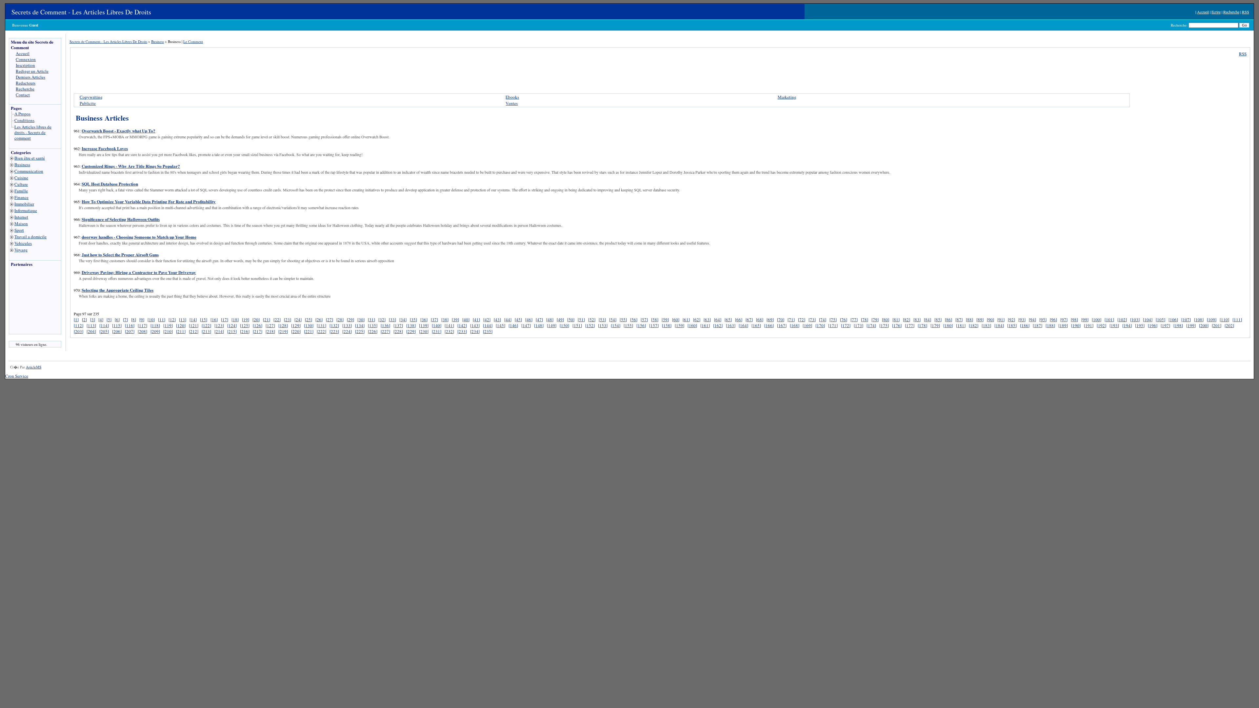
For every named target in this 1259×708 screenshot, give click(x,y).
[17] (224, 320)
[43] (497, 320)
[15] (203, 320)
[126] (257, 325)
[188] (1050, 325)
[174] (871, 325)
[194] (1127, 325)
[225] (360, 331)
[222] (321, 331)
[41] (476, 320)
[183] (986, 325)
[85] (938, 320)
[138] (411, 325)
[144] (487, 325)
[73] (812, 320)
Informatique (25, 210)
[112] (78, 325)
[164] (743, 325)
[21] (266, 320)
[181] (961, 325)
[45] (518, 320)
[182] (973, 325)
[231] (436, 331)
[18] (235, 320)
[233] (462, 331)
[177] (909, 325)
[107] (1186, 320)
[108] (1199, 320)
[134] (360, 325)
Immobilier (24, 204)
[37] (434, 320)
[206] (117, 331)
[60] (675, 320)
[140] (436, 325)
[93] (1022, 320)
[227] (385, 331)
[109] (1211, 320)
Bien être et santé (29, 158)
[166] (769, 325)
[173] (858, 325)
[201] (1216, 325)
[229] (411, 331)
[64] (717, 320)
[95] (1043, 320)
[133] (347, 325)
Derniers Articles (30, 77)
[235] (487, 331)
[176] (897, 325)
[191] (1088, 325)
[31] (371, 320)
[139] (424, 325)
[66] (738, 320)
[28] (340, 320)
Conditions (24, 120)
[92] (1011, 320)
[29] (350, 320)
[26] (319, 320)
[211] (181, 331)
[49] (560, 320)
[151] (577, 325)
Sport (19, 230)
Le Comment (193, 41)
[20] (256, 320)
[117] (142, 325)
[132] (334, 325)
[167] (782, 325)
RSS (1245, 11)
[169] (807, 325)
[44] (507, 320)
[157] (654, 325)
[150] (564, 325)
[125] (245, 325)
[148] (539, 325)
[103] (1135, 320)
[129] (296, 325)
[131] (321, 325)
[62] (696, 320)
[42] (486, 320)
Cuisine (21, 178)
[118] (155, 325)
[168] (794, 325)
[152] (590, 325)
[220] (296, 331)
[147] (526, 325)
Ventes (512, 103)
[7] (125, 320)
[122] (206, 325)
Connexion (26, 59)
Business (22, 164)
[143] (475, 325)
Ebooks (512, 97)
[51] (581, 320)
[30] (361, 320)
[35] (413, 320)
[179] (935, 325)
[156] (641, 325)
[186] (1024, 325)
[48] (549, 320)
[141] (449, 325)
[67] (749, 320)
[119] (168, 325)
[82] (906, 320)
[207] (129, 331)
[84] (927, 320)
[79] (875, 320)
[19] (245, 320)
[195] (1140, 325)
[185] (1012, 325)
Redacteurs (25, 83)
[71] (791, 320)
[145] (500, 325)
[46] (528, 320)
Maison (21, 223)
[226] (372, 331)
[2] (84, 320)
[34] (403, 320)
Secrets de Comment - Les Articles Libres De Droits (81, 12)
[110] (1224, 320)
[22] (277, 320)
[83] (917, 320)
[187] (1037, 325)
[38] (445, 320)
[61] (686, 320)
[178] (922, 325)
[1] (76, 320)
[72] (801, 320)
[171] (833, 325)
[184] (999, 325)
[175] (884, 325)
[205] (104, 331)
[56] (633, 320)
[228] (398, 331)
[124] (232, 325)
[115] (117, 325)
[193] (1114, 325)
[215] (232, 331)
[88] (969, 320)
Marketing (787, 97)
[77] (854, 320)
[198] (1178, 325)
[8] (133, 320)
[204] (91, 331)
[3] (92, 320)
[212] (193, 331)
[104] (1147, 320)
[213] (206, 331)
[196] (1152, 325)
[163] (730, 325)
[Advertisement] (29, 302)
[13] (182, 320)
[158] (666, 325)
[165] (756, 325)
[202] (1229, 325)
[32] (382, 320)
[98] (1074, 320)
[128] (283, 325)
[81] (896, 320)
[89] (980, 320)
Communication (28, 171)
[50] (570, 320)
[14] (193, 320)
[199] (1191, 325)
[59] (665, 320)
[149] (551, 325)
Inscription (25, 65)
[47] (539, 320)
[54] (612, 320)
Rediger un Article (32, 71)
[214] (219, 331)
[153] (603, 325)
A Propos (22, 114)
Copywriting (91, 97)
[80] (885, 320)
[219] (283, 331)
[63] (707, 320)
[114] (104, 325)
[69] (770, 320)
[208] (142, 331)
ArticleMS (33, 366)
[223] (334, 331)
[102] (1122, 320)
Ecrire (1216, 11)
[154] (615, 325)
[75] (833, 320)
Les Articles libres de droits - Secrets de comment (32, 132)
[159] (679, 325)
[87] (959, 320)
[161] (705, 325)
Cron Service (16, 376)
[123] (219, 325)
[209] (155, 331)
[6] (117, 320)
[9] (141, 320)
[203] (78, 331)
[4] (100, 320)
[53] (602, 320)
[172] (845, 325)
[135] (372, 325)
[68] (759, 320)
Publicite (88, 103)
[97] (1064, 320)
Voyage (21, 250)
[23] (287, 320)
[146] (513, 325)
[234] (475, 331)
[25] (308, 320)
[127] (270, 325)
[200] (1204, 325)
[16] (214, 320)
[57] (644, 320)
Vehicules (23, 243)
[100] (1096, 320)
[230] (424, 331)
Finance (21, 197)
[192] (1101, 325)
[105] (1160, 320)
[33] (392, 320)
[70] (780, 320)
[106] (1173, 320)
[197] (1165, 325)
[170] (820, 325)
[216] (245, 331)
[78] (864, 320)
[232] (449, 331)
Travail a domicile (30, 237)
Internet (21, 217)
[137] (398, 325)
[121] (193, 325)
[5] (109, 320)
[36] (424, 320)
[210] (168, 331)
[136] (385, 325)
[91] (1001, 320)
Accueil (1203, 11)
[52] (591, 320)
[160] (692, 325)
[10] (151, 320)
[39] (455, 320)
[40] (466, 320)
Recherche (1231, 11)
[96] (1053, 320)
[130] (308, 325)
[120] (181, 325)
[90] (990, 320)
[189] (1063, 325)
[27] (329, 320)
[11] (161, 320)
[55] (623, 320)
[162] (718, 325)
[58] (654, 320)
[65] (728, 320)
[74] (822, 320)
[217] (257, 331)
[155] (628, 325)
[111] (1237, 320)
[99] (1085, 320)
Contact (23, 95)
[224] (347, 331)
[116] (129, 325)
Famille (21, 191)
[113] (91, 325)
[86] (948, 320)
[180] (948, 325)
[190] (1076, 325)
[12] (172, 320)
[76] (843, 320)
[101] (1109, 320)
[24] (298, 320)
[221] (308, 331)
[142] (462, 325)
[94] (1032, 320)
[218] (270, 331)
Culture (21, 184)
